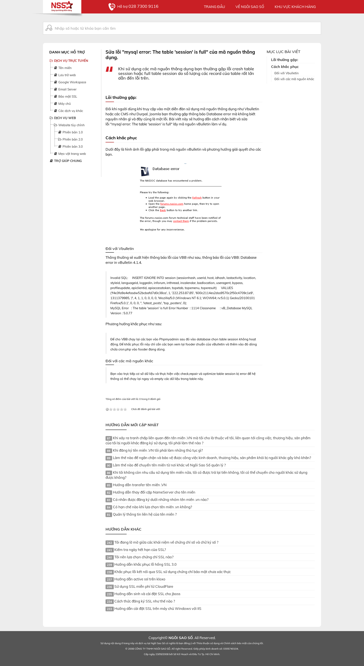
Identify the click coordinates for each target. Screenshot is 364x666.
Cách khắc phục (285, 66)
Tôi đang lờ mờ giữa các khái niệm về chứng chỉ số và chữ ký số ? (166, 542)
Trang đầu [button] (214, 6)
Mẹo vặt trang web (72, 154)
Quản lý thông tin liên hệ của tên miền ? (145, 514)
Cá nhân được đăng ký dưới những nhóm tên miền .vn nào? (161, 499)
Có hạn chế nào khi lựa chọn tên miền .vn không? (152, 507)
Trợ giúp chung (67, 161)
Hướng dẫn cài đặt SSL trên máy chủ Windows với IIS (157, 608)
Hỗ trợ (137, 6)
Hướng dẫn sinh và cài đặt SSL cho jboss (147, 594)
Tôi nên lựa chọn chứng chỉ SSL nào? (144, 557)
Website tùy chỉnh (71, 125)
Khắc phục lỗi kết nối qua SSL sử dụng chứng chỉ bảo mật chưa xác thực (172, 571)
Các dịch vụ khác (70, 111)
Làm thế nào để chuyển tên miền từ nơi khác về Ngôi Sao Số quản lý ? (169, 465)
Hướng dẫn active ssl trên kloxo (139, 579)
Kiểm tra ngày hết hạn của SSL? (140, 549)
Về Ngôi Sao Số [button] (250, 6)
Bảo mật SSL (67, 96)
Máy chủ (64, 104)
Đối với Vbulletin (286, 73)
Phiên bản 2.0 (72, 139)
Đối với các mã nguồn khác (294, 79)
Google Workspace (72, 82)
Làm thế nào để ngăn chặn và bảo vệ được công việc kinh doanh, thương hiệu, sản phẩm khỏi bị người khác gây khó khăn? (212, 457)
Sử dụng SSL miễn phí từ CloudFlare (143, 586)
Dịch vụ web (64, 118)
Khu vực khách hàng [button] (295, 6)
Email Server (67, 89)
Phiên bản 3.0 (72, 147)
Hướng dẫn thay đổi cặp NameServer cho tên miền (154, 492)
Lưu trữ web (67, 75)
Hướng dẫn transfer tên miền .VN (140, 485)
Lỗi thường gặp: (284, 59)
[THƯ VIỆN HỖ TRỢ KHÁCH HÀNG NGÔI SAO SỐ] (62, 5)
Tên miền (65, 68)
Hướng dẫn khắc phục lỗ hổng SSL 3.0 (145, 564)
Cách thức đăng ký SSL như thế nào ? (144, 601)
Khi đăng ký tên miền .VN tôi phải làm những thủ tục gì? (158, 450)
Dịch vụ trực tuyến (70, 61)
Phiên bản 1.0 (72, 132)
